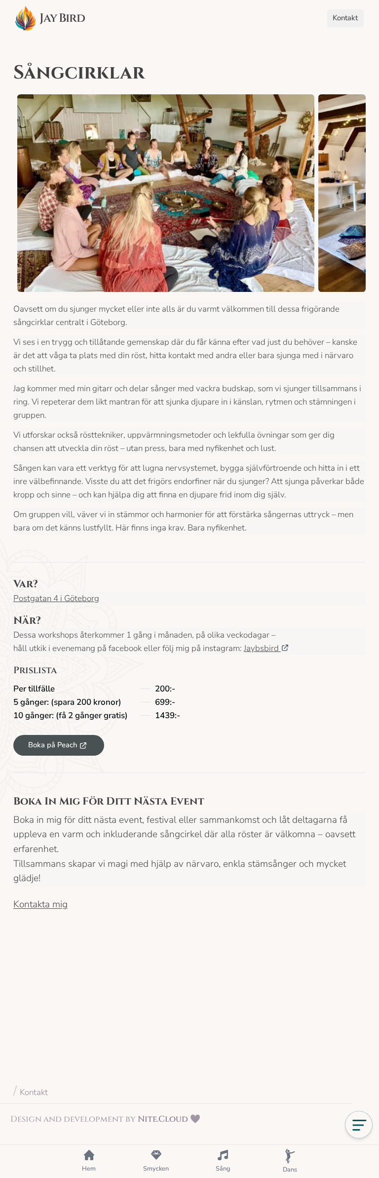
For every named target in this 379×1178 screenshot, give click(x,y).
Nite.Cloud (163, 1119)
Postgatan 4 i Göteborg (56, 598)
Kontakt (34, 1092)
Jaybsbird (262, 648)
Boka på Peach (52, 745)
